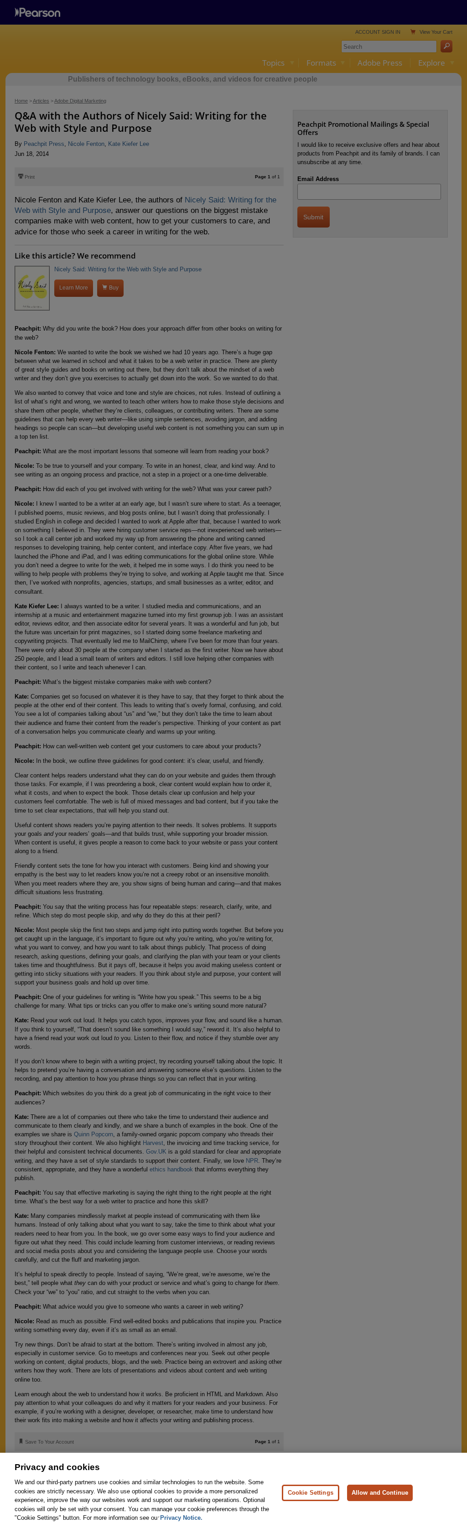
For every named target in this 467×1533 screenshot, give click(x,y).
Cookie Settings (310, 1492)
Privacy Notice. (181, 1517)
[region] (233, 1493)
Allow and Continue (380, 1492)
